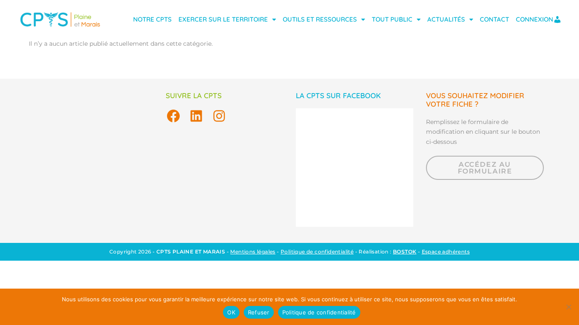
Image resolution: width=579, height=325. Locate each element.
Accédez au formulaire (485, 167)
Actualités (446, 19)
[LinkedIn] (196, 116)
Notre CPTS (152, 19)
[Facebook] (173, 116)
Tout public (392, 19)
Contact (494, 19)
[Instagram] (219, 116)
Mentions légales (252, 251)
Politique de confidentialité (317, 251)
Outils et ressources (320, 19)
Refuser (259, 312)
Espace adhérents (446, 251)
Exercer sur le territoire (223, 19)
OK (231, 312)
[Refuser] (568, 307)
